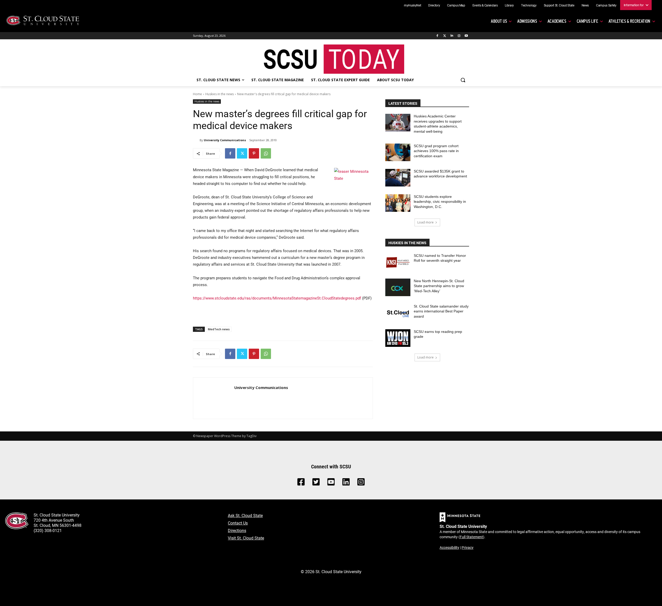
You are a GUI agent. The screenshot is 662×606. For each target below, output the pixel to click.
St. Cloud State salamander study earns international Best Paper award (441, 311)
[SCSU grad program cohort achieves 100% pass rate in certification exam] (397, 152)
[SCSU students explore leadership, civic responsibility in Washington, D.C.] (397, 203)
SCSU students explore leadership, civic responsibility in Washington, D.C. (440, 201)
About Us (499, 21)
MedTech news (219, 329)
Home (197, 94)
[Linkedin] (452, 36)
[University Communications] (196, 140)
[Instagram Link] (361, 483)
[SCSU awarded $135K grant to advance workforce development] (397, 177)
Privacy (467, 547)
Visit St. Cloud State (246, 538)
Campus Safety (606, 5)
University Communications (225, 140)
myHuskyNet (412, 5)
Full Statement (471, 536)
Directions (237, 530)
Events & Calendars (485, 5)
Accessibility (449, 547)
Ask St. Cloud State (245, 515)
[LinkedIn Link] (346, 483)
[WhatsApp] (266, 153)
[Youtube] (466, 36)
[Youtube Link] (331, 483)
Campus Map (456, 5)
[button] (463, 80)
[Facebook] (437, 36)
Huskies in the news (219, 94)
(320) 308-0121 (48, 530)
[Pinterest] (254, 153)
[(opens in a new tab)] (397, 262)
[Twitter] (445, 36)
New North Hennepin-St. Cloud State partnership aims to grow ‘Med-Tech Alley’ (439, 286)
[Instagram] (459, 36)
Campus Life (587, 21)
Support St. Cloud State (559, 5)
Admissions (527, 21)
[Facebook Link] (301, 483)
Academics (556, 21)
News (585, 5)
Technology (529, 5)
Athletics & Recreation (629, 21)
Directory (434, 5)
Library (509, 5)
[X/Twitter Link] (316, 483)
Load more (425, 222)
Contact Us (238, 523)
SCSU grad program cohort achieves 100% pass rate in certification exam (436, 151)
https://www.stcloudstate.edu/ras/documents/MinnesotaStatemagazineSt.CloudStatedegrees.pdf (277, 298)
